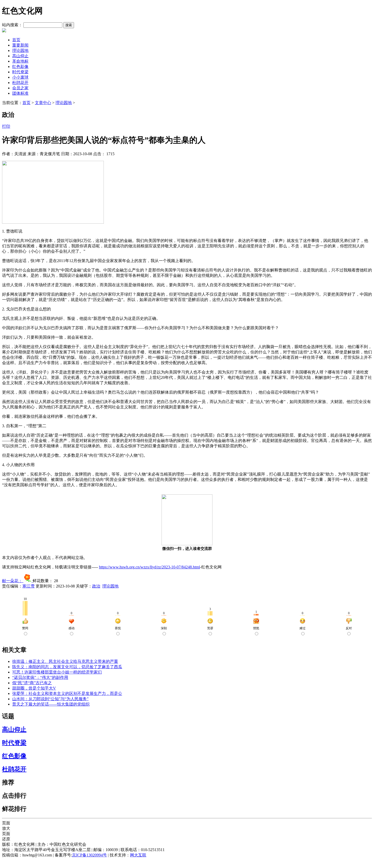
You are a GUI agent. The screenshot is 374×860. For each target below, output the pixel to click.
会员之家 (20, 88)
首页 (16, 40)
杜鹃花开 (20, 82)
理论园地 (20, 50)
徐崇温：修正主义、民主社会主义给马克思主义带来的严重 (65, 661)
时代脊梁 (20, 72)
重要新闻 (20, 45)
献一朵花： (12, 581)
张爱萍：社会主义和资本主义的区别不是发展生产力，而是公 (67, 693)
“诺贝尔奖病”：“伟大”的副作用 (40, 677)
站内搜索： (12, 25)
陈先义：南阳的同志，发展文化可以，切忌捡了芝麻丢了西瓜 (67, 667)
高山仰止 (20, 56)
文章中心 (43, 103)
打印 (6, 126)
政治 (96, 586)
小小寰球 (20, 77)
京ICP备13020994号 (89, 855)
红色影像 (20, 66)
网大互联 (138, 855)
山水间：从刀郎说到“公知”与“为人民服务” (50, 699)
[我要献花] (28, 581)
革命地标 (20, 61)
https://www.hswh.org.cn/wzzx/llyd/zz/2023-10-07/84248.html (149, 567)
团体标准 (20, 93)
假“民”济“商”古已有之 (32, 683)
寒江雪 (28, 586)
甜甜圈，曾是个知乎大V (34, 688)
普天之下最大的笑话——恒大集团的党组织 (51, 704)
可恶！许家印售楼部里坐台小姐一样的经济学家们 (57, 672)
